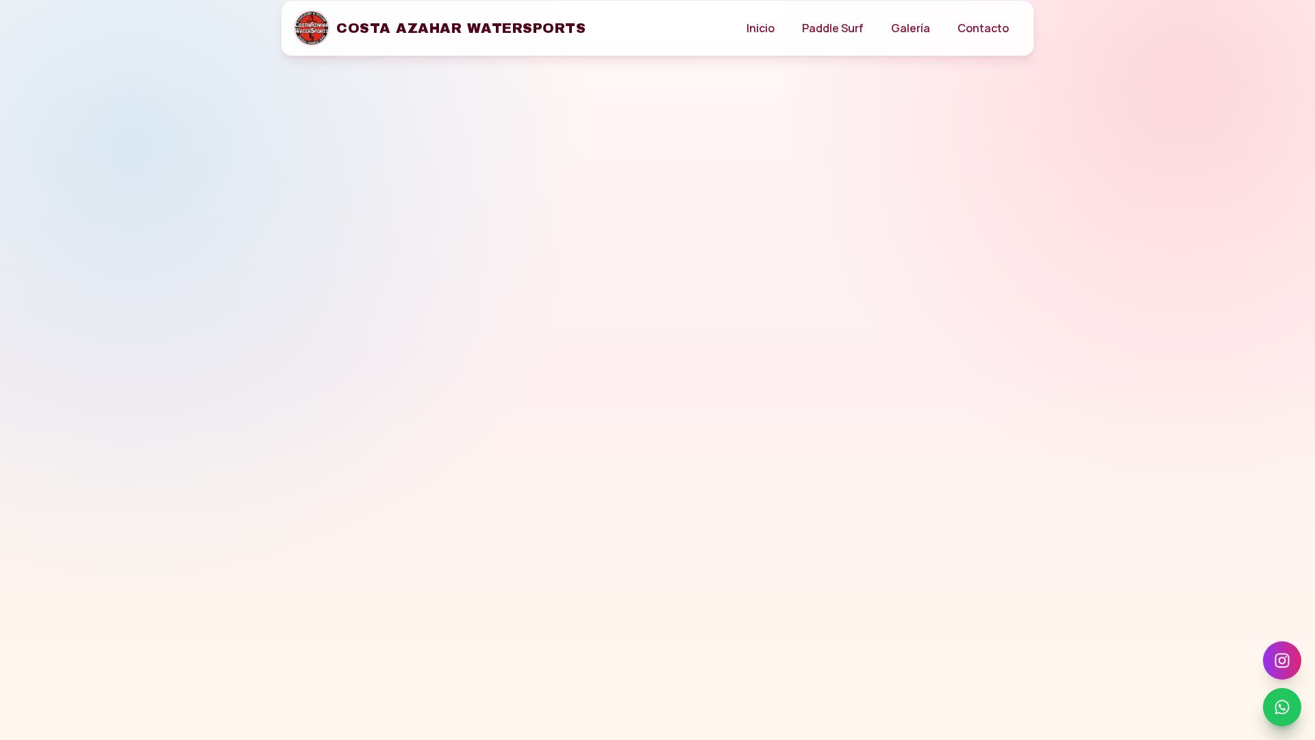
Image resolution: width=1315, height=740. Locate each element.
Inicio (761, 28)
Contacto (983, 28)
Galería (910, 28)
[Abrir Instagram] (1282, 660)
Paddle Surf (833, 28)
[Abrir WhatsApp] (1282, 707)
